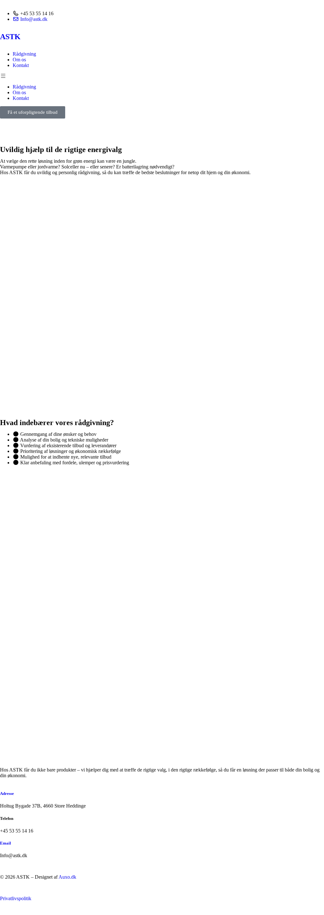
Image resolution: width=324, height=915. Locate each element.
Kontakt (21, 65)
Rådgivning (24, 54)
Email (5, 843)
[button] (162, 76)
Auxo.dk (67, 877)
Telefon (6, 818)
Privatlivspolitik (15, 898)
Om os (19, 59)
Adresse (7, 793)
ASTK (10, 37)
